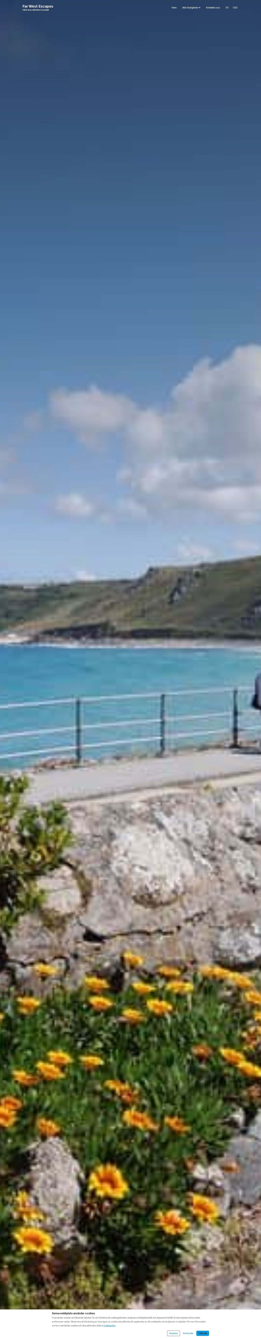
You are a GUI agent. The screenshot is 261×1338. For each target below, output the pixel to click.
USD (235, 7)
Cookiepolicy (110, 1325)
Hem (174, 7)
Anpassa (173, 1333)
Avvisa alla (188, 1333)
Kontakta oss (213, 7)
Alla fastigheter (191, 7)
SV (227, 7)
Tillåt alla (202, 1333)
